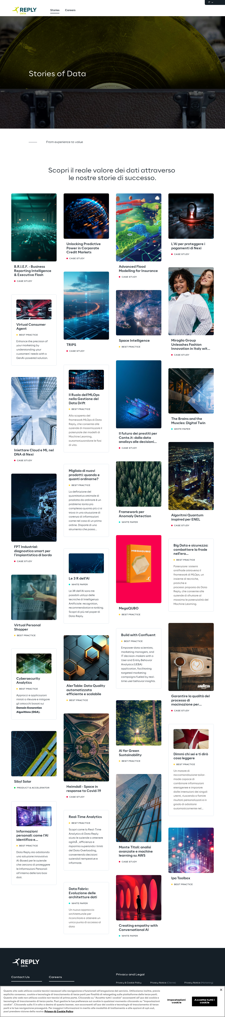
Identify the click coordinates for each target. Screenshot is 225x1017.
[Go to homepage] (28, 10)
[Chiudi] (221, 990)
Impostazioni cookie (176, 1001)
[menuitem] (54, 10)
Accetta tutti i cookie (204, 1001)
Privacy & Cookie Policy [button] (129, 983)
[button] (26, 977)
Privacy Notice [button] (163, 983)
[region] (112, 1001)
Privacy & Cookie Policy (58, 1011)
